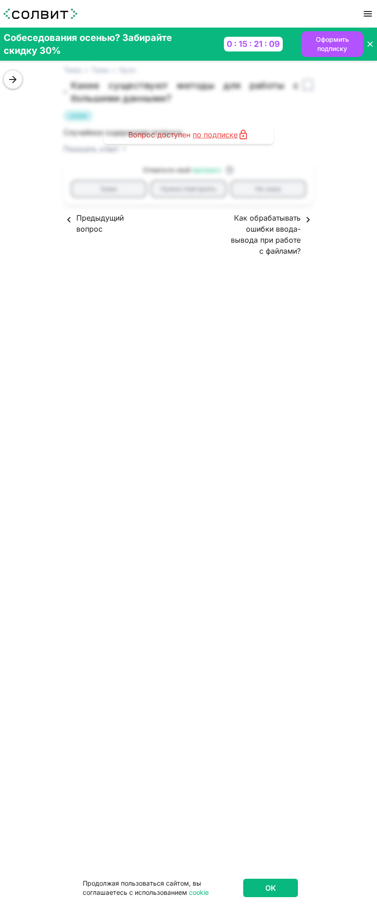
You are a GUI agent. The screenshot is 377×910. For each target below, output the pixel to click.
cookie (199, 892)
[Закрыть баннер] (370, 44)
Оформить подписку (332, 43)
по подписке (215, 134)
